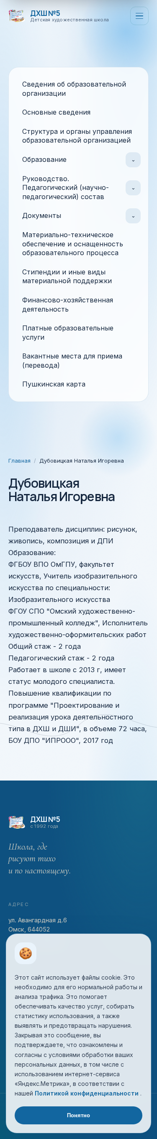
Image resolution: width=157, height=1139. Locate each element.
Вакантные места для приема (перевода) (72, 360)
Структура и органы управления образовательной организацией (77, 136)
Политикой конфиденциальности (87, 1093)
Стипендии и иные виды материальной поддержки (67, 276)
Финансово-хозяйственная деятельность (67, 304)
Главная (19, 460)
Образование (44, 159)
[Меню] (139, 16)
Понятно (78, 1115)
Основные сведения (56, 112)
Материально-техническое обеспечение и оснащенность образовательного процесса (72, 243)
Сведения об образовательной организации (74, 88)
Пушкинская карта (53, 384)
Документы (41, 215)
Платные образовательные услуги (67, 332)
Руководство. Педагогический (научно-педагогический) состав (65, 187)
